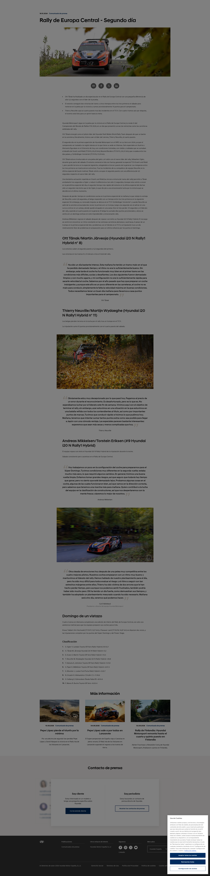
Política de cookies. (190, 850)
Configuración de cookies (187, 868)
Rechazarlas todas (187, 862)
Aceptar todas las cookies (187, 855)
